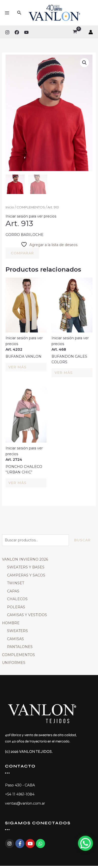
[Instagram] (7, 32)
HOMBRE (11, 623)
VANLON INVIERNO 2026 (25, 559)
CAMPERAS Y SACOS (26, 575)
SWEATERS (17, 631)
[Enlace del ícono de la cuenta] (90, 32)
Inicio (10, 207)
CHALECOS (17, 599)
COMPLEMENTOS (18, 655)
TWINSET (15, 583)
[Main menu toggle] (7, 13)
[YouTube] (26, 32)
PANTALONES (20, 646)
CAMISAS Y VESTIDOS (27, 615)
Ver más (17, 367)
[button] (19, 13)
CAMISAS (15, 639)
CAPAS (13, 591)
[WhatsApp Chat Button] (85, 843)
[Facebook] (17, 32)
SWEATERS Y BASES (25, 567)
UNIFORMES (13, 662)
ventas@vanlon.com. (23, 803)
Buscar (82, 540)
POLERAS (16, 607)
